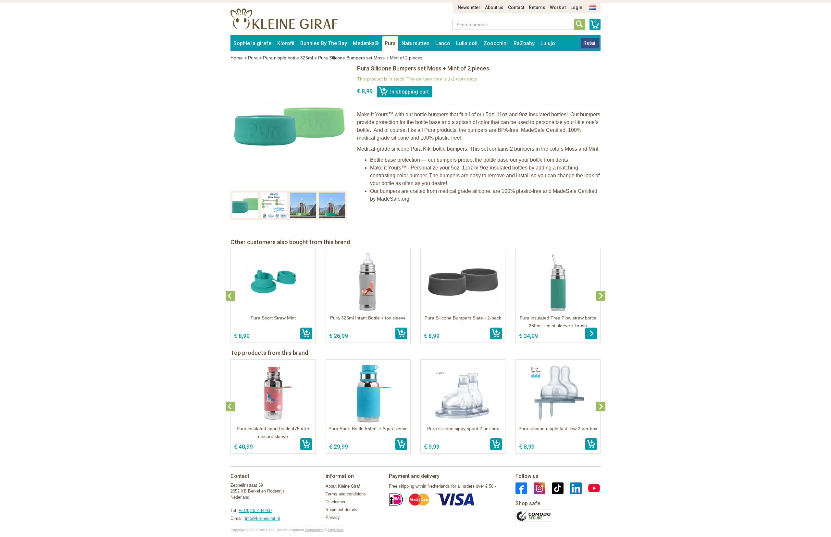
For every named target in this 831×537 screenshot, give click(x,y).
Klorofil (285, 43)
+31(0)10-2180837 (255, 510)
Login (576, 7)
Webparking (314, 530)
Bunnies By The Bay (323, 43)
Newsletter (469, 7)
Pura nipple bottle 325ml (288, 57)
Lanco (442, 43)
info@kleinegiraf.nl (262, 518)
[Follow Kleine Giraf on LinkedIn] (573, 487)
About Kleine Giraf (343, 486)
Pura (390, 43)
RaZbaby (524, 43)
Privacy (333, 517)
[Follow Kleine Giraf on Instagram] (536, 487)
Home (236, 57)
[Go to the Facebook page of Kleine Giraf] (521, 487)
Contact (516, 7)
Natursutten (415, 43)
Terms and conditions (346, 494)
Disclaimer (335, 501)
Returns (537, 7)
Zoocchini (495, 43)
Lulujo (547, 43)
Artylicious (336, 530)
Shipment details (341, 509)
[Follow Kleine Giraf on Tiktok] (554, 487)
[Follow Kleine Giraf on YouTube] (591, 487)
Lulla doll (467, 43)
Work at (558, 7)
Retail (590, 43)
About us (494, 7)
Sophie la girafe (252, 43)
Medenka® (366, 43)
